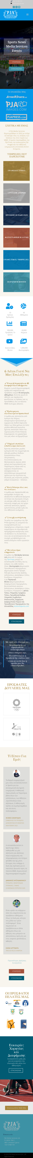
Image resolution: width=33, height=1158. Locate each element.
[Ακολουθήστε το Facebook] (14, 7)
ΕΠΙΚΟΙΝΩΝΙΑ (16, 69)
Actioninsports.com (21, 606)
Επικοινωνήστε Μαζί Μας (16, 1108)
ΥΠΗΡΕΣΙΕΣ (16, 62)
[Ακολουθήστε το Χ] (16, 7)
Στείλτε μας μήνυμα (18, 3)
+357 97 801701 (17, 1)
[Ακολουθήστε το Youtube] (19, 7)
